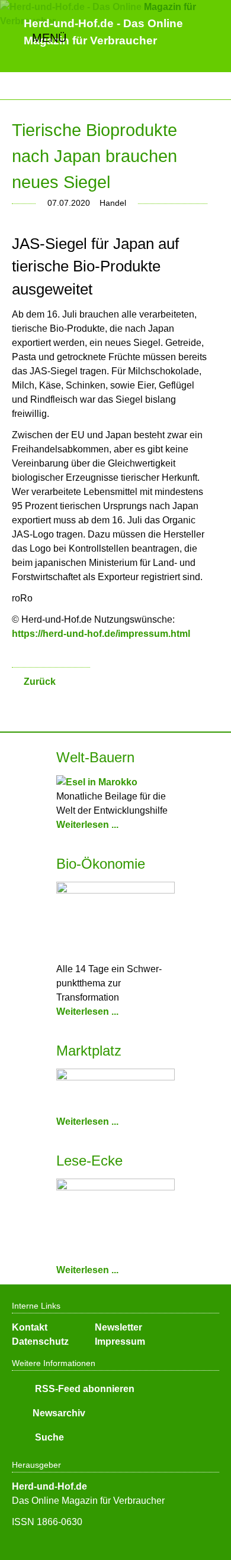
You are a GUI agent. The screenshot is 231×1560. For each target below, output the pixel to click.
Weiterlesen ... (87, 825)
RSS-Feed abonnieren (83, 1389)
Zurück (40, 682)
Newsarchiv (59, 1413)
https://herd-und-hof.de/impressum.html (101, 634)
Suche (48, 1437)
